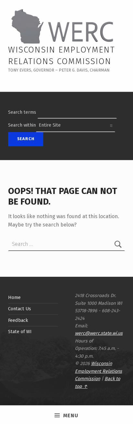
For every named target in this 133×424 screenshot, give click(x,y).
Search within (22, 125)
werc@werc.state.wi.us (99, 333)
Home (14, 297)
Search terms (22, 112)
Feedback (18, 320)
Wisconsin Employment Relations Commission (98, 371)
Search (26, 138)
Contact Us (19, 309)
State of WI (20, 331)
